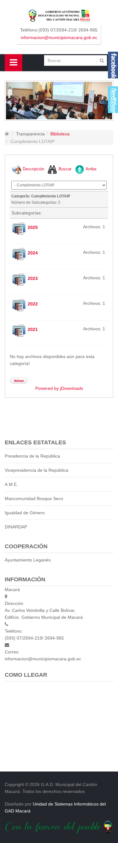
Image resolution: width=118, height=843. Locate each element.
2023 (33, 278)
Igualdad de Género (25, 512)
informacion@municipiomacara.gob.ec (59, 37)
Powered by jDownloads (59, 388)
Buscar (65, 169)
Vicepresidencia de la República (36, 470)
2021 (33, 329)
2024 (33, 252)
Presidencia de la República (32, 456)
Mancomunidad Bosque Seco (34, 498)
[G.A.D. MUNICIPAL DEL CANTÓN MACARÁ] (59, 15)
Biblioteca (60, 133)
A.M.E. (11, 484)
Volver (19, 381)
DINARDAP (16, 526)
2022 (33, 303)
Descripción (33, 169)
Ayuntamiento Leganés (28, 559)
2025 (33, 227)
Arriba (91, 169)
